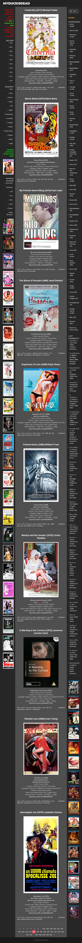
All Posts (10, 187)
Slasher (39, 524)
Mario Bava (20, 181)
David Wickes (21, 709)
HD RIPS (71, 18)
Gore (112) (73, 164)
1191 (58, 929)
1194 (23, 932)
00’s (11, 43)
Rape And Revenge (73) (73, 244)
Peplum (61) (74, 221)
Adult (34, 617)
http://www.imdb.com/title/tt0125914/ (41, 613)
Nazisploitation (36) (74, 209)
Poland (10, 135)
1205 (62, 932)
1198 (37, 932)
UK (30, 709)
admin (72, 489)
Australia (10, 118)
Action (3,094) (72, 25)
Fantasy (45, 353)
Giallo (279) (73, 160)
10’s (11, 80)
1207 (31, 935)
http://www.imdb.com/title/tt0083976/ (41, 519)
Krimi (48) (73, 189)
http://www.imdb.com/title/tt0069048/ (41, 175)
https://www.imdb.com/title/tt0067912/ (41, 913)
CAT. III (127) (72, 82)
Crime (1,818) (72, 94)
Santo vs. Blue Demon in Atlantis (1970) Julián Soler (74, 403)
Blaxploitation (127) (74, 69)
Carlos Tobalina (24, 619)
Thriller (44, 524)
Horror (34, 179)
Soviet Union (8, 131)
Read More (61, 87)
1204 (59, 932)
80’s (11, 51)
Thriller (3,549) (72, 287)
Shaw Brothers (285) (72, 263)
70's (18, 89)
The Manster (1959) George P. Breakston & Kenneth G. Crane (74, 437)
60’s (11, 60)
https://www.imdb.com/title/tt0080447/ (41, 349)
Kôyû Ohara (25, 435)
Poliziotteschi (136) (74, 230)
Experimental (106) (74, 126)
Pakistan (38, 355)
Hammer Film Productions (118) (73, 172)
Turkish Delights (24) (74, 297)
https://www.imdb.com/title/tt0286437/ (41, 429)
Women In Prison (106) (74, 329)
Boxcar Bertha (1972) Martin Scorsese (73, 669)
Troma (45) (73, 292)
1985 (18, 803)
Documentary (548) (74, 100)
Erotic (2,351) (72, 113)
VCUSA (47, 619)
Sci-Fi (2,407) (72, 255)
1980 (18, 355)
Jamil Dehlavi (28, 355)
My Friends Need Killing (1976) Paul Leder (41, 190)
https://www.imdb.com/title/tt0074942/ (41, 265)
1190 (54, 929)
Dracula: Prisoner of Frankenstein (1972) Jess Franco (74, 454)
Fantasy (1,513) (72, 138)
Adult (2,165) (74, 30)
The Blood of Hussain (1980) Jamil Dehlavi (41, 280)
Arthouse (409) (73, 57)
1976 (46, 269)
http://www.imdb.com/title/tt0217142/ (41, 703)
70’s (11, 55)
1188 (47, 929)
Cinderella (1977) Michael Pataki (41, 10)
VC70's (38, 619)
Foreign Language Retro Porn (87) (73, 153)
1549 (43, 935)
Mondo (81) (73, 200)
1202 (51, 932)
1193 (19, 932)
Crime (34, 269)
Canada (10, 122)
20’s (11, 76)
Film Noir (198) (73, 144)
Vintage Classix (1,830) (72, 311)
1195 (26, 932)
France (10, 97)
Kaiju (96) (73, 185)
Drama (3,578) (72, 107)
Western (39, 917)
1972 (42, 179)
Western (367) (72, 322)
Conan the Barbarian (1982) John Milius (73, 374)
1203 (55, 932)
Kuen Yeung (34, 803)
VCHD (42, 619)
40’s (11, 68)
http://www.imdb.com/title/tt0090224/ (41, 796)
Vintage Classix (41, 617)
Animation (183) (73, 50)
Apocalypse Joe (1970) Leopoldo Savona (41, 812)
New (33, 89)
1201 (48, 932)
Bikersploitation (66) (74, 63)
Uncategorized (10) (74, 304)
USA (37, 89)
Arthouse (35, 353)
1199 (41, 932)
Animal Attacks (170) (72, 43)
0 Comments (43, 89)
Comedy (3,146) (72, 88)
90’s (11, 47)
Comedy (35, 87)
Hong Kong (27, 803)
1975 (51, 617)
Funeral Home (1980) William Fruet (41, 444)
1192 (61, 929)
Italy (51, 179)
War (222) (73, 317)
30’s (11, 72)
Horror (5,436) (72, 180)
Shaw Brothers (46, 801)
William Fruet (31, 526)
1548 (40, 935)
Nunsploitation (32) (74, 216)
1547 (36, 935)
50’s (11, 64)
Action (34, 917)
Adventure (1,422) (73, 36)
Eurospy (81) (72, 119)
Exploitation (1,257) (73, 132)
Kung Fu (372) (72, 195)
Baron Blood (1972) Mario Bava (41, 98)
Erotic (40, 87)
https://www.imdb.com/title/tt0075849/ (41, 83)
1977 (52, 87)
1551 (51, 935)
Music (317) (73, 204)
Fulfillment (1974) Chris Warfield (74, 596)
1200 (44, 932)
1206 (27, 935)
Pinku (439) (73, 225)
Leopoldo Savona (25, 919)
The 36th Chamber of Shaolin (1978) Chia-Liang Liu (74, 632)
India (11, 143)
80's (22, 355)
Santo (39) (73, 250)
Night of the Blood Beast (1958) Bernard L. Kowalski (74, 359)
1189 (51, 929)
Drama (40, 353)
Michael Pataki (27, 89)
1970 (48, 917)
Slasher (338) (72, 274)
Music (44, 87)
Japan (19, 435)
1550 (47, 935)
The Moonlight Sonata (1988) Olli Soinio (73, 481)
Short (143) (73, 269)
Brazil (11, 127)
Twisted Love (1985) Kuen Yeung (41, 719)
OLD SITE (9, 183)
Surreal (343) (72, 281)
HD (21, 89)
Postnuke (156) (73, 237)
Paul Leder (20, 271)
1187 (43, 929)
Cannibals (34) (73, 75)
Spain (11, 101)
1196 (30, 932)
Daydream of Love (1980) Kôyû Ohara (41, 364)
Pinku (38, 433)
